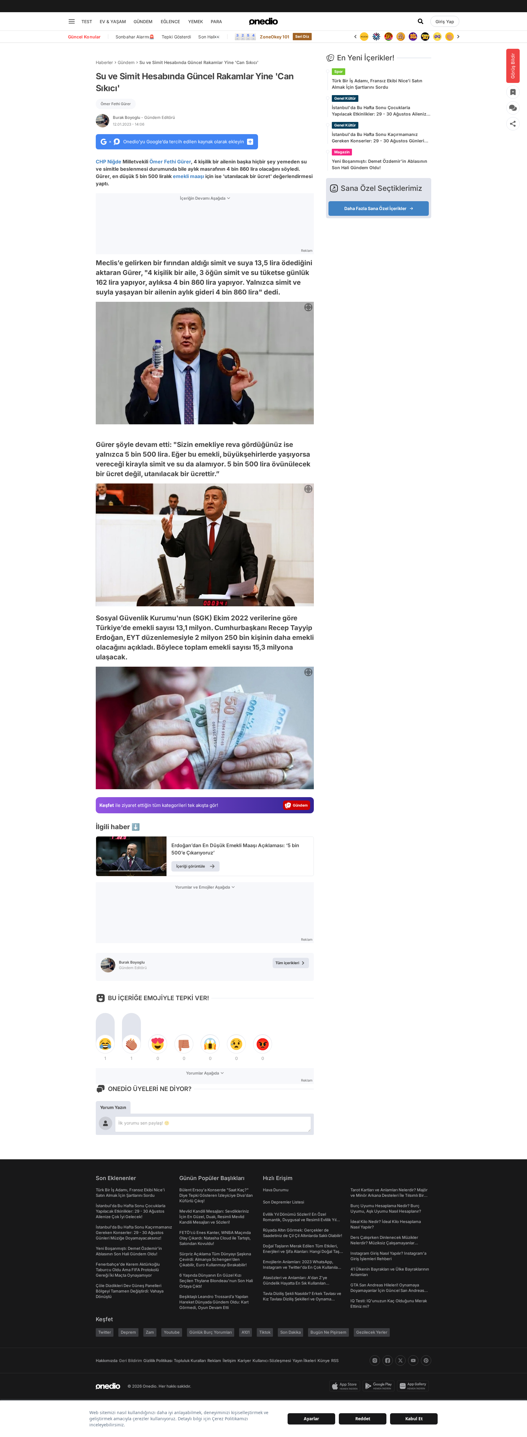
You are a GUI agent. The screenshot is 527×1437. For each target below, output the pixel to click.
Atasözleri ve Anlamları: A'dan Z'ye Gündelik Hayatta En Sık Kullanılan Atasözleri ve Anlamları (295, 1283)
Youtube (172, 1332)
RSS (335, 1360)
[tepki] (105, 1044)
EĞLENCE (170, 21)
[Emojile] (413, 36)
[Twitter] (400, 1360)
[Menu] (72, 21)
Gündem (126, 62)
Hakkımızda (106, 1360)
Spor (338, 71)
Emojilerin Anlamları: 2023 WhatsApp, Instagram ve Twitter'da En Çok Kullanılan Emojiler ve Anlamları (301, 1267)
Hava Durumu (276, 1189)
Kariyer (244, 1360)
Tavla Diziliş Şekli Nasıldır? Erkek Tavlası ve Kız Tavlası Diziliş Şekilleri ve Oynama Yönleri (302, 1299)
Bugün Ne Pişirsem (328, 1332)
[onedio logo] (263, 21)
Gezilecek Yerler (371, 1332)
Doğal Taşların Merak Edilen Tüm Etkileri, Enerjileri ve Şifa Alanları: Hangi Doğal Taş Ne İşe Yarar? (301, 1251)
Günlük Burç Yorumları (210, 1332)
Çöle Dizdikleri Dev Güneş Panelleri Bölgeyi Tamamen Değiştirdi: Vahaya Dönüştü (129, 1291)
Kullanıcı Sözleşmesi (272, 1360)
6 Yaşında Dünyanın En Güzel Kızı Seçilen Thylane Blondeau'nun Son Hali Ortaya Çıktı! (216, 1281)
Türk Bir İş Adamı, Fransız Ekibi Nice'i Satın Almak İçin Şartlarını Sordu (377, 84)
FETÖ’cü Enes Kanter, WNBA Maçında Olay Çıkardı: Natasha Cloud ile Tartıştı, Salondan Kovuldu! (215, 1238)
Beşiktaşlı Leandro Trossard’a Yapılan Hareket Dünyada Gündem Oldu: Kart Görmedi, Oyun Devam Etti (214, 1302)
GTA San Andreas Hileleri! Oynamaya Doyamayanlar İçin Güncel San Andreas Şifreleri (387, 1290)
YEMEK (195, 21)
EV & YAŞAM (113, 21)
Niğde (114, 162)
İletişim (229, 1360)
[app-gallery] (414, 1386)
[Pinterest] (426, 1360)
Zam (150, 1332)
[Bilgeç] (388, 36)
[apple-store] (346, 1386)
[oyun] (425, 36)
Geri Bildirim (130, 1360)
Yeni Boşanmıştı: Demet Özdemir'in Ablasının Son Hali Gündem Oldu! (379, 164)
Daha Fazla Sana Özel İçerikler (375, 208)
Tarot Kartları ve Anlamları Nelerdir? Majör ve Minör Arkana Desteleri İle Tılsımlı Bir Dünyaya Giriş (389, 1195)
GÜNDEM (143, 21)
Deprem (128, 1332)
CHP (101, 162)
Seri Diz (302, 36)
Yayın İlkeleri (304, 1360)
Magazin (342, 152)
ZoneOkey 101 (274, 36)
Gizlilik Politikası (157, 1360)
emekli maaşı (188, 176)
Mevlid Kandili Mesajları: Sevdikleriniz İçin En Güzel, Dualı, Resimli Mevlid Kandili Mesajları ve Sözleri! (214, 1217)
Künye (323, 1360)
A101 (245, 1332)
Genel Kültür (345, 98)
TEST (86, 21)
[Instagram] (375, 1360)
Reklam (214, 1360)
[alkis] (437, 36)
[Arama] (420, 21)
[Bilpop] (401, 36)
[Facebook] (387, 1360)
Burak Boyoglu (144, 117)
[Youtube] (413, 1360)
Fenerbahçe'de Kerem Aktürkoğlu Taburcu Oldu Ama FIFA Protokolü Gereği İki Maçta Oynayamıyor (128, 1270)
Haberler (104, 62)
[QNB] (364, 36)
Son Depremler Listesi (283, 1202)
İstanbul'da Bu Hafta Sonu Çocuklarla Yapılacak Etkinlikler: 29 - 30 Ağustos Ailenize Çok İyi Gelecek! (380, 111)
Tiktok (265, 1332)
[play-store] (380, 1386)
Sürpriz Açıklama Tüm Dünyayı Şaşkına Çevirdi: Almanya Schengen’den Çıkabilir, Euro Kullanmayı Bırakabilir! (215, 1259)
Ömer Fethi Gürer (116, 104)
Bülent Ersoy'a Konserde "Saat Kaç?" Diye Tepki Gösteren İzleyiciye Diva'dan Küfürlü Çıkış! (216, 1195)
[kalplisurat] (449, 36)
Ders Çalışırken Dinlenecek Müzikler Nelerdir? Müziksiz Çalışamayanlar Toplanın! (384, 1243)
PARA (216, 21)
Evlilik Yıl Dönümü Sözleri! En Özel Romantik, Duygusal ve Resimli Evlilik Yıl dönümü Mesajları (299, 1220)
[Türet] (376, 36)
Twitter (104, 1332)
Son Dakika (290, 1332)
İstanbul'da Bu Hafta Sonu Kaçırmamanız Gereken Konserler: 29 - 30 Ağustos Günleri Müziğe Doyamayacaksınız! (378, 138)
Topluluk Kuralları (190, 1360)
